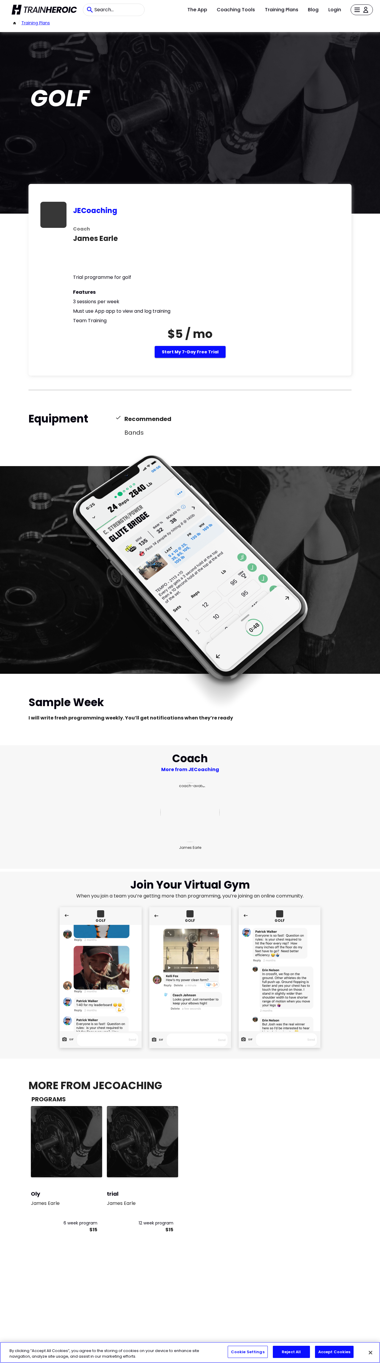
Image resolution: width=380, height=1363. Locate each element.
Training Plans (281, 9)
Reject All (291, 1352)
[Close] (370, 1352)
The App (197, 9)
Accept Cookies (334, 1352)
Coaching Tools (236, 9)
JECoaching (95, 210)
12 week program (156, 1223)
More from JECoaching (190, 769)
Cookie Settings (248, 1352)
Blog (313, 9)
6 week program (80, 1223)
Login (334, 9)
